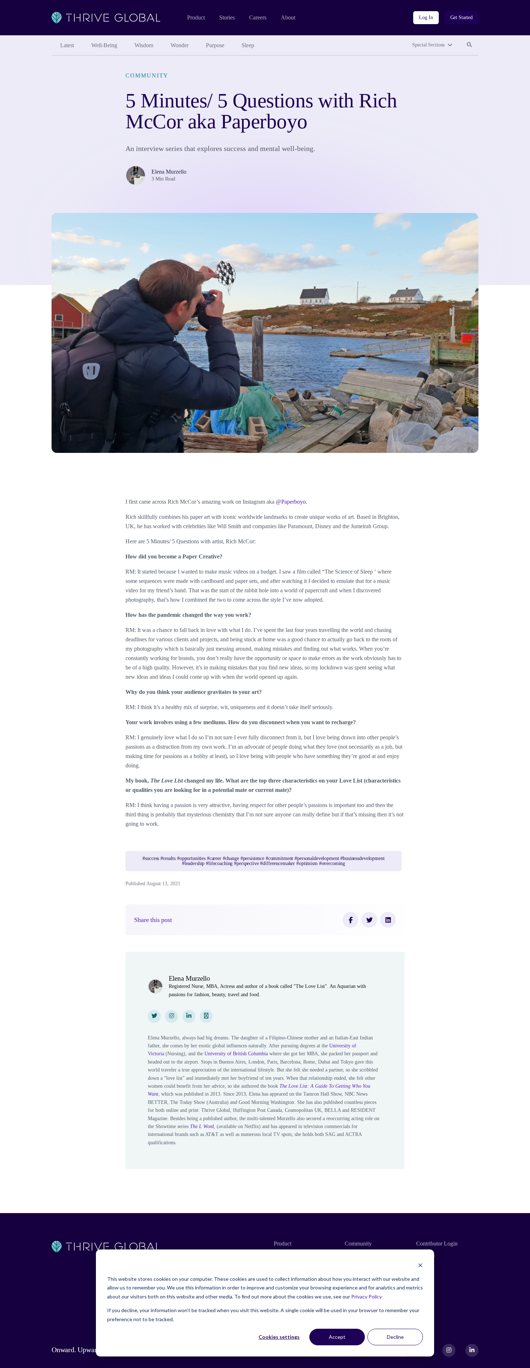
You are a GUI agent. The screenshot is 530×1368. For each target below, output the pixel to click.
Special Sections (428, 45)
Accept (337, 1337)
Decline (395, 1337)
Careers (257, 17)
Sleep (248, 45)
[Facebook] (350, 920)
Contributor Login (437, 1243)
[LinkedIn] (388, 920)
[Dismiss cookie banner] (420, 1265)
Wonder (180, 45)
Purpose (215, 45)
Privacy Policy (366, 1296)
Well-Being (104, 45)
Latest (67, 45)
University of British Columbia (236, 1053)
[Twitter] (369, 920)
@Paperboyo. (291, 502)
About (288, 17)
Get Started (461, 17)
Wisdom (143, 45)
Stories (227, 17)
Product (196, 17)
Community (146, 75)
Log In (426, 17)
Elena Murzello (168, 172)
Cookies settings (279, 1337)
